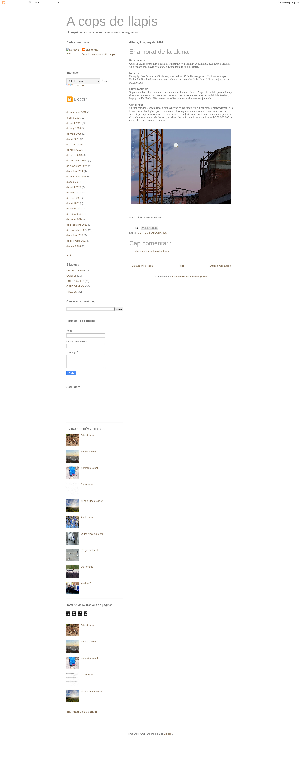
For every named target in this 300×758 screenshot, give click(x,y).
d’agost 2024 (73, 181)
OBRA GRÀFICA (75, 286)
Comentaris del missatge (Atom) (190, 276)
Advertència (87, 435)
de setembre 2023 (76, 240)
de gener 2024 (74, 219)
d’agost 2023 (73, 246)
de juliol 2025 (73, 123)
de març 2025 (74, 144)
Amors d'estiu (88, 451)
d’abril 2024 (72, 203)
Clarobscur (87, 484)
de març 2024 (74, 208)
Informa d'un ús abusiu (81, 711)
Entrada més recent (142, 265)
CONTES (143, 232)
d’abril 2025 (72, 139)
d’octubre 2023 (74, 235)
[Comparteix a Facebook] (153, 228)
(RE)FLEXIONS (75, 270)
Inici (181, 265)
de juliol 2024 (73, 187)
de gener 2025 (74, 155)
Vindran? (86, 583)
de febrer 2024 (74, 214)
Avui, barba (87, 517)
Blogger (168, 733)
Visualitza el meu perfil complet (99, 54)
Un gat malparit (89, 550)
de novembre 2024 (76, 165)
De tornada (87, 566)
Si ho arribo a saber (92, 500)
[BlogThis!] (146, 228)
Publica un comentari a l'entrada (151, 251)
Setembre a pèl (89, 467)
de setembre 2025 (76, 112)
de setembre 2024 (76, 176)
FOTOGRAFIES (158, 232)
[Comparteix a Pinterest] (156, 228)
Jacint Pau (92, 49)
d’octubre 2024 (74, 171)
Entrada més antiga (220, 265)
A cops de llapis (112, 21)
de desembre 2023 (76, 224)
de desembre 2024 (76, 160)
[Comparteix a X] (149, 228)
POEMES (71, 291)
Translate (78, 85)
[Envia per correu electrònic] (143, 228)
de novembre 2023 (76, 230)
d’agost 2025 (73, 117)
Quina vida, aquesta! (92, 533)
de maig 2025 (74, 133)
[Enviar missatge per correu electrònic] (136, 227)
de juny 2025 (73, 128)
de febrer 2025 (74, 149)
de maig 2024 (74, 198)
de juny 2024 (73, 192)
